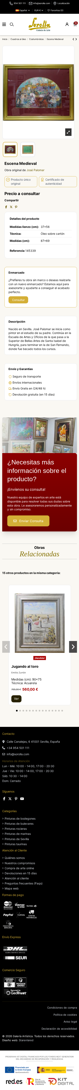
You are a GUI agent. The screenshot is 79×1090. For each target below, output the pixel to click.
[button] (17, 710)
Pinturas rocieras (16, 828)
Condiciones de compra (62, 1007)
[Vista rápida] (67, 598)
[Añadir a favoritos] (67, 591)
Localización (64, 3)
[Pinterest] (16, 207)
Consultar (18, 300)
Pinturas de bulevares (19, 823)
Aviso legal (70, 1021)
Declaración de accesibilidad (59, 1028)
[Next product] (76, 39)
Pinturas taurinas (16, 844)
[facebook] (4, 799)
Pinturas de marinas (18, 833)
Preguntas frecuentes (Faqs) (24, 883)
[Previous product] (74, 39)
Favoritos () (56, 10)
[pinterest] (16, 799)
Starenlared (26, 1040)
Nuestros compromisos (20, 863)
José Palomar (35, 170)
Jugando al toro (24, 666)
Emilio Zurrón (18, 672)
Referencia (17, 250)
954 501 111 (20, 3)
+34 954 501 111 (18, 748)
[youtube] (22, 799)
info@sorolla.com (41, 3)
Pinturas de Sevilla (17, 839)
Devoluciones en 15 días (21, 873)
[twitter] (10, 799)
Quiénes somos (15, 858)
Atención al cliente (17, 878)
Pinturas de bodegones (20, 818)
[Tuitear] (11, 207)
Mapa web (12, 888)
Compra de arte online (19, 868)
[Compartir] (6, 207)
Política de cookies (65, 1014)
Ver (16, 699)
